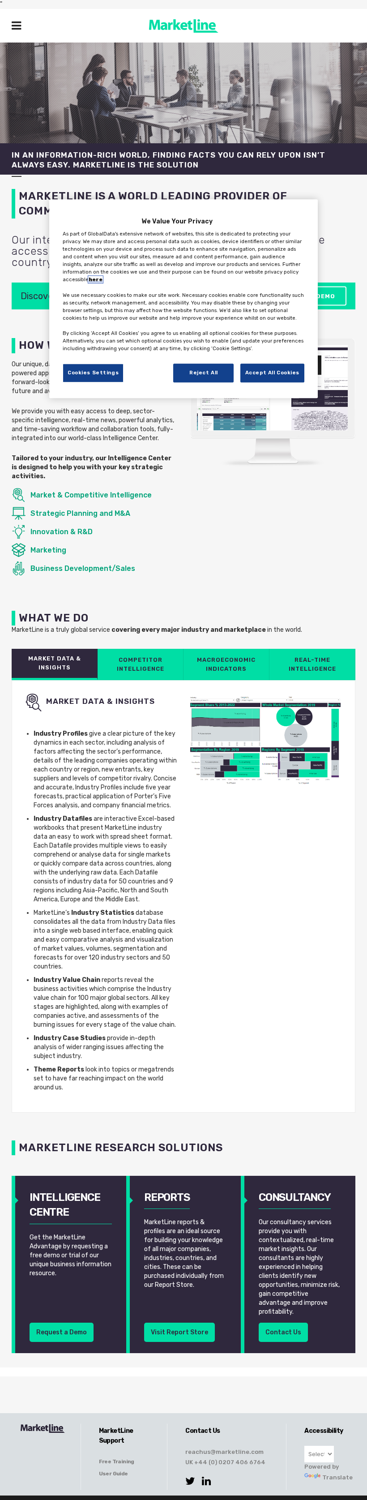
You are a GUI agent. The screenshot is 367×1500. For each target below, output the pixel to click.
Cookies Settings (93, 372)
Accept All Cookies (272, 372)
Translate (331, 1477)
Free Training (116, 1461)
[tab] (55, 664)
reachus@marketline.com (224, 1451)
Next (336, 405)
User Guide (113, 1473)
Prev (208, 405)
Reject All (203, 372)
